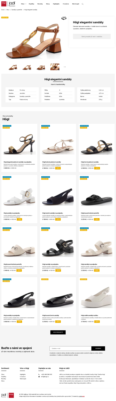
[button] (64, 67)
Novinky (40, 4)
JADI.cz (26, 394)
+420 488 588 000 (46, 374)
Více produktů (58, 332)
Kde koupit (75, 4)
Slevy (48, 4)
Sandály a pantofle (16, 9)
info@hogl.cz (45, 376)
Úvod (2, 9)
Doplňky (31, 4)
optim (82, 396)
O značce (66, 4)
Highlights (56, 4)
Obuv (22, 4)
